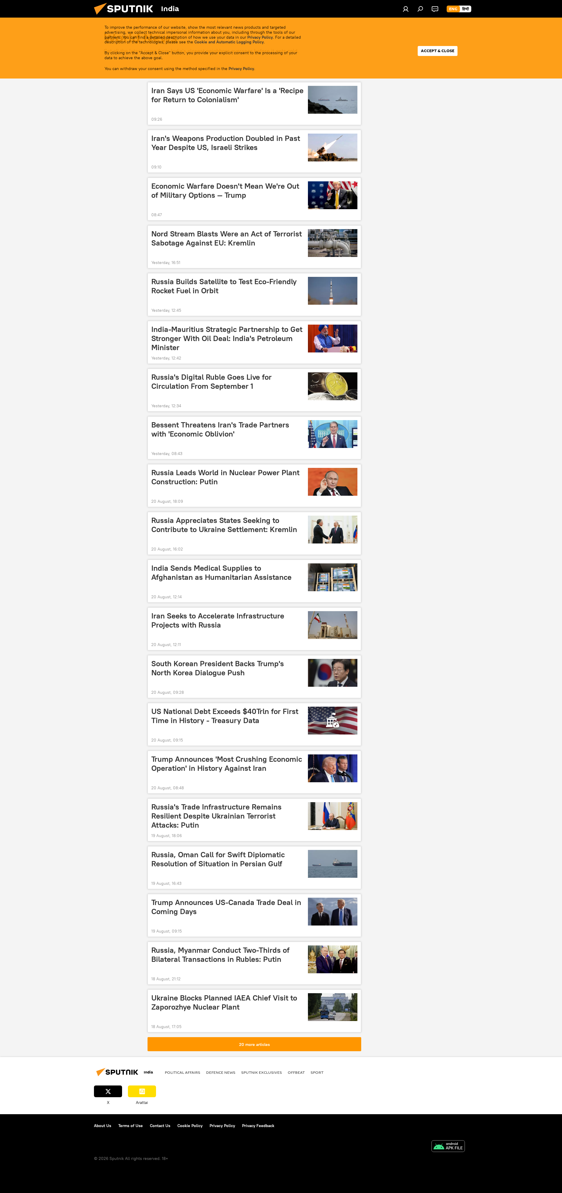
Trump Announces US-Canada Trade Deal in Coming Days (226, 907)
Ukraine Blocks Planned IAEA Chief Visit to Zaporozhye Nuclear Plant (224, 1002)
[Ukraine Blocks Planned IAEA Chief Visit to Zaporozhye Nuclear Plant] (332, 1007)
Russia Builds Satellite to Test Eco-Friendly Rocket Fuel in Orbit (224, 286)
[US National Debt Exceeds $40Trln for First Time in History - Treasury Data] (332, 720)
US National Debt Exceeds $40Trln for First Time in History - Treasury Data (224, 716)
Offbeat (296, 1072)
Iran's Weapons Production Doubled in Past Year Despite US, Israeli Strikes (225, 143)
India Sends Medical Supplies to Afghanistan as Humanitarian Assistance (221, 572)
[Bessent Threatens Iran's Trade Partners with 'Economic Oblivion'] (332, 434)
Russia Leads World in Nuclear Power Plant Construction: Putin (225, 477)
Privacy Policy (260, 37)
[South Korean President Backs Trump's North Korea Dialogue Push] (332, 673)
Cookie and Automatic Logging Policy (229, 42)
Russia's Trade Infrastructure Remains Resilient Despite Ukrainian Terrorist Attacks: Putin (216, 816)
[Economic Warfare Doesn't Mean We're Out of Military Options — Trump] (332, 195)
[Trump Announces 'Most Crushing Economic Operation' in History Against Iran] (332, 768)
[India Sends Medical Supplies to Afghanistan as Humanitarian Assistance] (332, 577)
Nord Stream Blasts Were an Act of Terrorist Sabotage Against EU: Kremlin (226, 238)
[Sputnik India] (126, 16)
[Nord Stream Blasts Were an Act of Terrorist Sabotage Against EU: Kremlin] (332, 243)
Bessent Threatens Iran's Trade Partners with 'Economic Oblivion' (220, 429)
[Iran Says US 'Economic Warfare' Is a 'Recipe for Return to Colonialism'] (332, 100)
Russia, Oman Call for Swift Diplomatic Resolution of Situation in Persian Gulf (218, 859)
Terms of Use (130, 1125)
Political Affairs (182, 1072)
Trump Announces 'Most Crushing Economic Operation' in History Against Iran (226, 763)
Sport (317, 1072)
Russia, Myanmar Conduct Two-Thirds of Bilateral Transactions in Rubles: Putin (220, 954)
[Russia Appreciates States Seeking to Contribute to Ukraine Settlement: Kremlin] (332, 529)
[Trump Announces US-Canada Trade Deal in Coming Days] (332, 912)
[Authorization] (406, 9)
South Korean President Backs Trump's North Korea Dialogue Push (217, 668)
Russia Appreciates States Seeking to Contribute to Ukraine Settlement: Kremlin (224, 525)
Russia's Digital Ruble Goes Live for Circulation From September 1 (211, 381)
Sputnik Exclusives (261, 1072)
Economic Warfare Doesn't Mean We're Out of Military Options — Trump (225, 190)
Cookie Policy (190, 1125)
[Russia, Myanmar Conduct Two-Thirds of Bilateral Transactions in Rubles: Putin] (332, 959)
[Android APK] (448, 1146)
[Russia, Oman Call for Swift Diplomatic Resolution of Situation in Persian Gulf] (332, 864)
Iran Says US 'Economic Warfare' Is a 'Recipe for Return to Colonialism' (227, 95)
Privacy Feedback (258, 1125)
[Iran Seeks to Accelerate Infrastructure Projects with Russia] (332, 625)
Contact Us (160, 1125)
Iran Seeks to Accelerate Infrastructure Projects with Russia (217, 620)
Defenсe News (220, 1072)
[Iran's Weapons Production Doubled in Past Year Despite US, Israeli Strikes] (332, 147)
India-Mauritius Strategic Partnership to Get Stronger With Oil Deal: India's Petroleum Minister (226, 338)
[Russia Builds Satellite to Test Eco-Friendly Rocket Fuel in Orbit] (332, 291)
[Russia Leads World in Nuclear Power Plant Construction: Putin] (332, 482)
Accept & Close (437, 51)
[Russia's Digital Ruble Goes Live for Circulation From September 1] (332, 386)
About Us (102, 1125)
